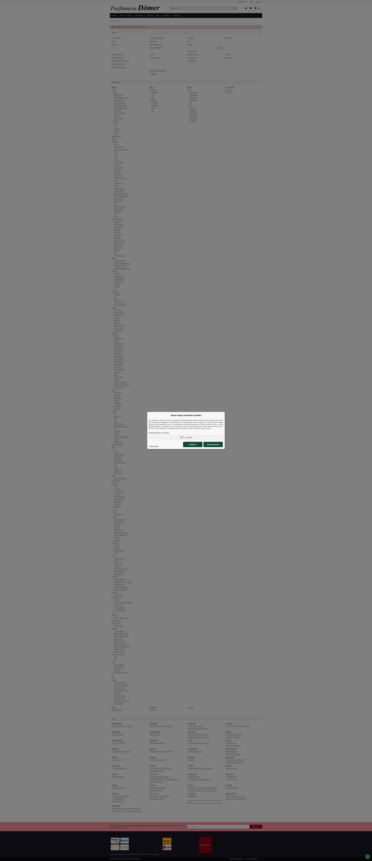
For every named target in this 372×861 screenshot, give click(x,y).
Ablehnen (193, 444)
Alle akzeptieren (213, 444)
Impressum (165, 433)
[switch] (182, 437)
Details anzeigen (153, 446)
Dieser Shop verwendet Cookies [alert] (186, 415)
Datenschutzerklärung (155, 433)
